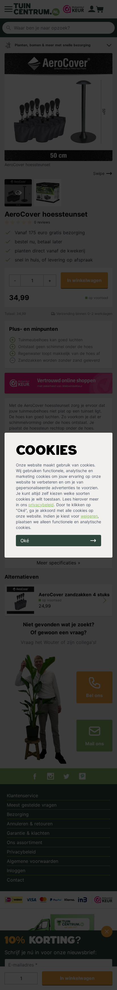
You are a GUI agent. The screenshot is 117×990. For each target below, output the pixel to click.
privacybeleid (41, 504)
